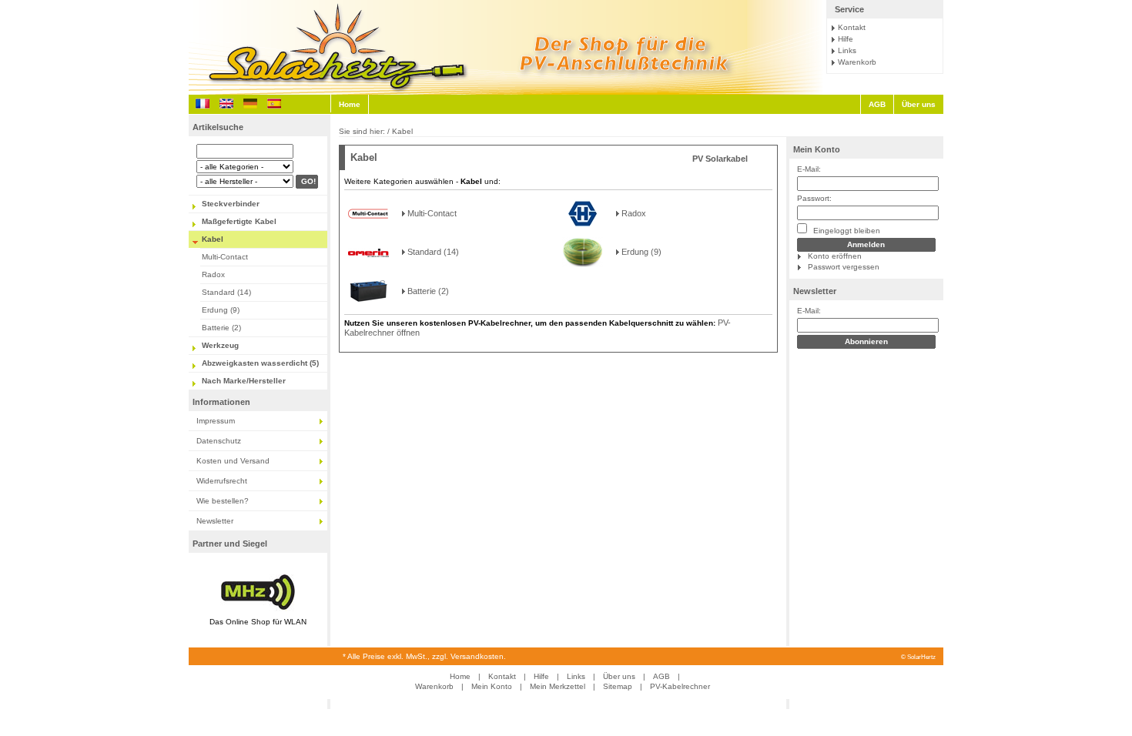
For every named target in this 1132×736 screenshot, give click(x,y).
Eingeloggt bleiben (845, 230)
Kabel (212, 239)
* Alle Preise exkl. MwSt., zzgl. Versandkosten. (424, 656)
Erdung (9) (220, 310)
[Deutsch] (250, 103)
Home (349, 104)
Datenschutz (218, 441)
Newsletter (214, 521)
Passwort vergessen (843, 267)
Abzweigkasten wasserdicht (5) (260, 363)
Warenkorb (857, 62)
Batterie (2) (221, 327)
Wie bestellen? (222, 501)
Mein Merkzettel (557, 686)
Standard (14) (226, 292)
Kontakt (852, 27)
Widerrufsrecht (221, 481)
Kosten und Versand (233, 461)
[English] (226, 103)
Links (847, 50)
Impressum (215, 421)
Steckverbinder (231, 203)
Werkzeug (220, 345)
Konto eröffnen (835, 256)
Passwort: (814, 198)
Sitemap (617, 686)
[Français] (202, 103)
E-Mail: (809, 169)
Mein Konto (816, 149)
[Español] (274, 103)
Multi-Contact (225, 257)
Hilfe (845, 39)
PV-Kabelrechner (680, 686)
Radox (213, 274)
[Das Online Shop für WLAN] (258, 611)
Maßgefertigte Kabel (239, 221)
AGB (877, 104)
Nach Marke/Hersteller (244, 380)
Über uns (919, 104)
